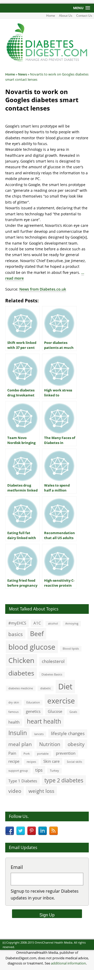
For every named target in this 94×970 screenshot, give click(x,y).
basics (15, 634)
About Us (65, 15)
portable (43, 753)
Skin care (51, 761)
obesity (76, 744)
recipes (31, 762)
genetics (33, 711)
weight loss (41, 790)
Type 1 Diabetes (22, 780)
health (14, 722)
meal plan (20, 744)
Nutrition (49, 744)
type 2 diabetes (63, 780)
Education (33, 702)
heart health (44, 721)
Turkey (54, 770)
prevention (65, 753)
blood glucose (31, 647)
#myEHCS (17, 623)
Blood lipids (71, 648)
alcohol (53, 623)
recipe (13, 761)
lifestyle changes (68, 733)
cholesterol (53, 661)
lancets (39, 734)
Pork (27, 753)
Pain (12, 753)
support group (18, 770)
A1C (37, 623)
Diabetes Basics (52, 674)
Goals (73, 712)
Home (50, 15)
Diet (65, 686)
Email (17, 867)
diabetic (45, 688)
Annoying (71, 623)
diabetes (21, 672)
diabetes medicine (20, 688)
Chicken (21, 660)
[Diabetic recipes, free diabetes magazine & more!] (47, 60)
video (14, 790)
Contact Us (84, 15)
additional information (68, 963)
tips (39, 770)
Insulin (17, 733)
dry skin (13, 702)
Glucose (55, 711)
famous (13, 712)
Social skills (74, 762)
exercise (61, 701)
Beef (37, 633)
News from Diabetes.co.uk (42, 289)
